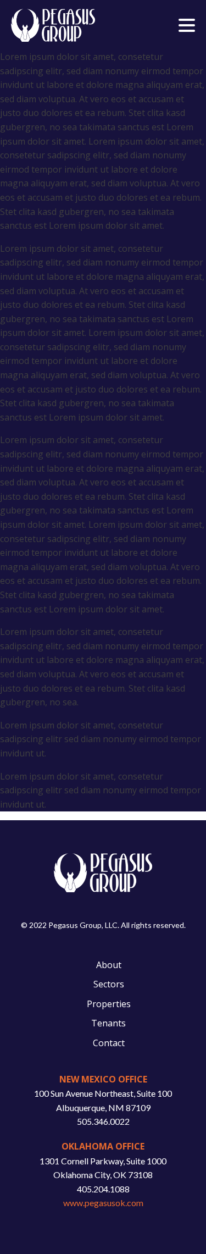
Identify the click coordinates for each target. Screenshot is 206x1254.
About (108, 965)
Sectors (108, 984)
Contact (109, 1043)
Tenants (108, 1023)
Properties (109, 1004)
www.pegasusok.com (103, 1202)
